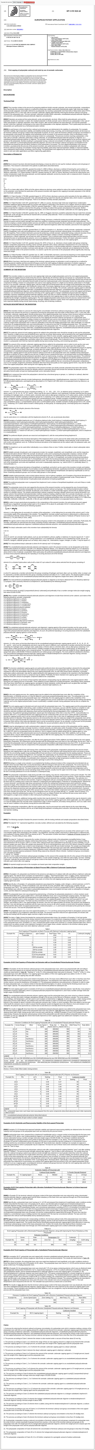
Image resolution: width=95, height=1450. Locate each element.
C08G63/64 (78, 24)
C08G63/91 (72, 24)
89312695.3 (20, 29)
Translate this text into (6, 2)
